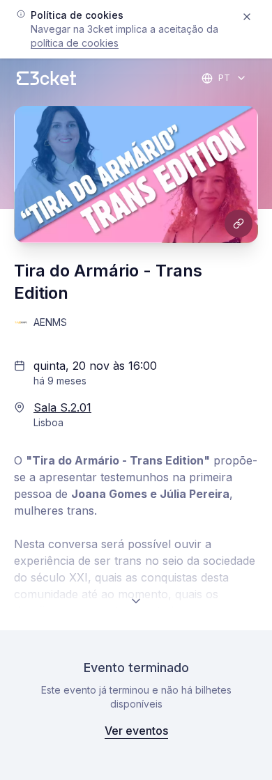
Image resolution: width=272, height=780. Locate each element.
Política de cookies (75, 43)
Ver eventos (136, 731)
